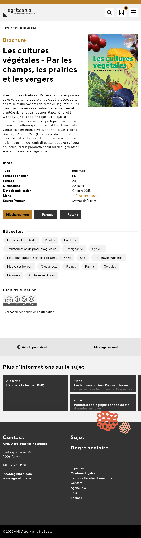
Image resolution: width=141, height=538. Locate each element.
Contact (13, 437)
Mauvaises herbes (19, 266)
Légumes (13, 275)
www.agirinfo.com (17, 478)
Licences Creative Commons (91, 478)
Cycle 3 (97, 249)
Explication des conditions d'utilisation (28, 312)
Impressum (78, 468)
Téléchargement (17, 214)
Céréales (110, 266)
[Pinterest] (13, 506)
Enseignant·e (74, 249)
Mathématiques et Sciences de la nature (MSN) (39, 257)
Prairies (71, 266)
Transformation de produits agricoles (31, 249)
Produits (70, 240)
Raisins (90, 266)
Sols (82, 257)
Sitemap (76, 498)
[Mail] (6, 506)
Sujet (77, 437)
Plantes (50, 240)
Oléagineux (49, 266)
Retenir (73, 214)
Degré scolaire (89, 447)
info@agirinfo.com (17, 474)
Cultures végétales (42, 275)
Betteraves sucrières (108, 257)
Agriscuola (78, 488)
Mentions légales (82, 473)
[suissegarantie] (119, 517)
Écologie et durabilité (21, 240)
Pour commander (87, 195)
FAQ (73, 493)
